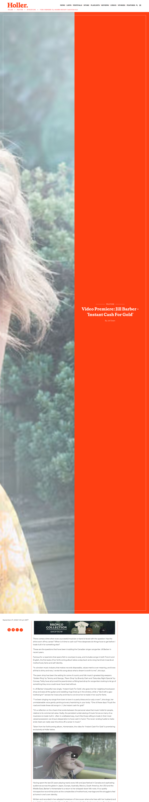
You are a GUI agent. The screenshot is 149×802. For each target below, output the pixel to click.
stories (121, 5)
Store (86, 5)
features (131, 5)
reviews (105, 5)
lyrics (113, 5)
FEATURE (20, 9)
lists (69, 5)
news (62, 5)
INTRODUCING (31, 9)
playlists (95, 5)
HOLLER (10, 9)
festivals (77, 5)
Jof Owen (111, 320)
